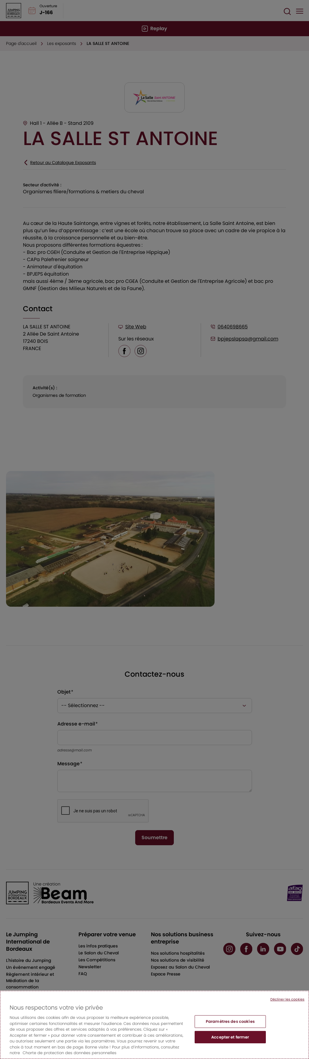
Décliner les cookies (287, 999)
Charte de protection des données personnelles (69, 1053)
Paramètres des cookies (230, 1021)
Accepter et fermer (230, 1037)
